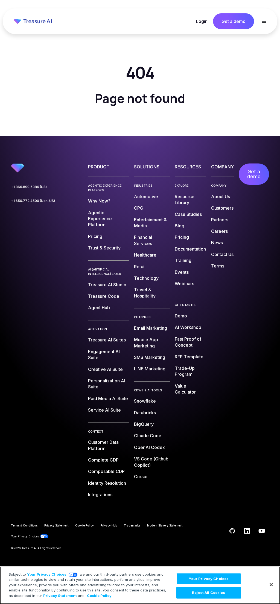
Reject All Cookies (208, 592)
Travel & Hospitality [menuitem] (145, 292)
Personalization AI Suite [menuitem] (106, 383)
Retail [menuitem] (139, 266)
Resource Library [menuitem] (184, 199)
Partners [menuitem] (219, 219)
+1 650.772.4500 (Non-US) (33, 201)
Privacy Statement (60, 595)
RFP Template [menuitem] (189, 356)
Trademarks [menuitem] (132, 525)
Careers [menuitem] (219, 231)
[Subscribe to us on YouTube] (261, 530)
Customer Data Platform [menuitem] (103, 445)
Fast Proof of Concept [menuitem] (188, 342)
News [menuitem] (217, 242)
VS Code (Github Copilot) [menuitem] (151, 462)
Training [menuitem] (183, 260)
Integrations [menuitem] (100, 494)
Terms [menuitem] (217, 266)
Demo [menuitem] (181, 316)
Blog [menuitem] (179, 225)
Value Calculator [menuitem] (185, 389)
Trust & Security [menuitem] (104, 248)
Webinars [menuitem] (184, 283)
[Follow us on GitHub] (232, 530)
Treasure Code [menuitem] (103, 296)
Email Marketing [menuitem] (150, 328)
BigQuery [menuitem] (144, 424)
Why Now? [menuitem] (99, 201)
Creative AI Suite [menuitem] (105, 369)
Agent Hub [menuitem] (99, 307)
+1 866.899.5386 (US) (29, 187)
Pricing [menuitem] (95, 236)
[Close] (271, 585)
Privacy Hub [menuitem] (109, 525)
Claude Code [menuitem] (147, 435)
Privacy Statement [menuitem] (56, 525)
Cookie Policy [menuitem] (84, 525)
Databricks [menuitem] (145, 412)
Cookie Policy (99, 595)
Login (202, 21)
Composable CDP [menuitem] (106, 471)
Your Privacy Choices (46, 574)
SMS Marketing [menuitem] (149, 357)
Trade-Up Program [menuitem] (185, 371)
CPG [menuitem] (138, 208)
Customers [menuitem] (222, 208)
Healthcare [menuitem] (145, 255)
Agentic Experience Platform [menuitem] (100, 219)
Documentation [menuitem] (190, 249)
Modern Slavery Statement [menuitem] (164, 525)
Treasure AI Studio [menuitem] (107, 284)
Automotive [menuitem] (146, 196)
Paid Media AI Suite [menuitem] (108, 398)
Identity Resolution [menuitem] (107, 483)
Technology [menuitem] (146, 278)
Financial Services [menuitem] (143, 240)
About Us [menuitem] (220, 196)
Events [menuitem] (182, 272)
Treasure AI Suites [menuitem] (107, 340)
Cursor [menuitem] (141, 476)
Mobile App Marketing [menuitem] (146, 342)
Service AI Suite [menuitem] (104, 410)
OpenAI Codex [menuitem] (149, 447)
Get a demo (233, 21)
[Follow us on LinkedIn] (247, 530)
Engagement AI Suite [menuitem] (104, 354)
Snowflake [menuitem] (145, 401)
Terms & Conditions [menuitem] (24, 525)
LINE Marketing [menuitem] (149, 368)
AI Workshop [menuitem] (188, 327)
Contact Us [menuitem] (222, 254)
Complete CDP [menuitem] (103, 460)
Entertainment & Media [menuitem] (150, 222)
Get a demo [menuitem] (254, 174)
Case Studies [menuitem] (188, 214)
